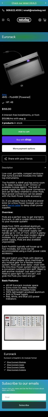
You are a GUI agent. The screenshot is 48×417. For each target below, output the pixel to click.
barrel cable (14, 205)
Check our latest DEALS (24, 3)
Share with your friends (20, 158)
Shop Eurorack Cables (16, 367)
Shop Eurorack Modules (16, 362)
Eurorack (9, 37)
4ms (4, 94)
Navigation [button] (3, 20)
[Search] (8, 20)
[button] (2, 3)
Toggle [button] (45, 167)
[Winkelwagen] (44, 20)
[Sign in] (40, 20)
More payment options (24, 148)
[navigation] (26, 85)
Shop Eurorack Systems (16, 370)
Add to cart (24, 131)
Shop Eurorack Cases (15, 365)
